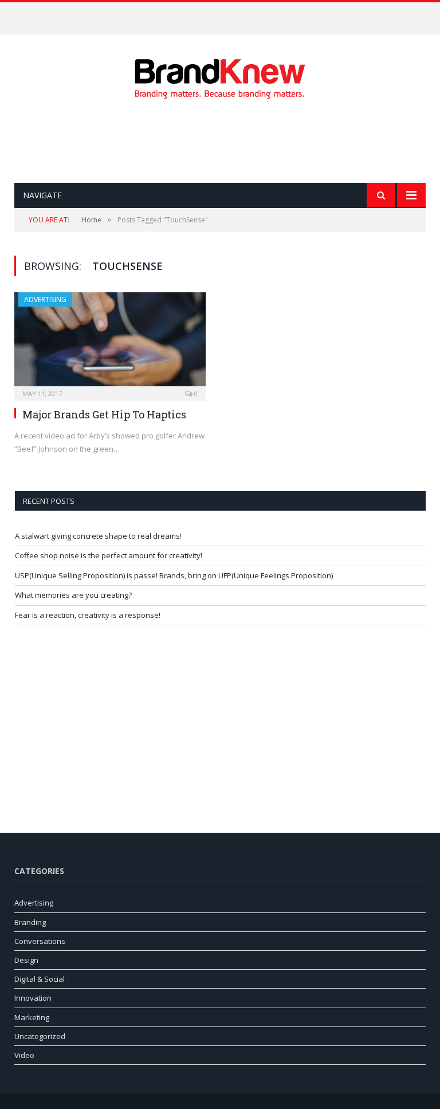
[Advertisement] (222, 141)
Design (26, 960)
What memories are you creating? (73, 595)
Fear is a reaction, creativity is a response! (87, 615)
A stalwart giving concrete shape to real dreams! (98, 536)
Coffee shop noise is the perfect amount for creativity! (217, 14)
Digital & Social (39, 979)
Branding (30, 922)
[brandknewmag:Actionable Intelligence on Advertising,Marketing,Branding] (220, 76)
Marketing (31, 1017)
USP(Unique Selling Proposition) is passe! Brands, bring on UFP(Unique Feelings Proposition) (174, 575)
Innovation (33, 998)
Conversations (39, 941)
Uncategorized (39, 1036)
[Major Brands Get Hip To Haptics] (110, 342)
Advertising (45, 299)
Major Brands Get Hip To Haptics (104, 414)
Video (24, 1055)
